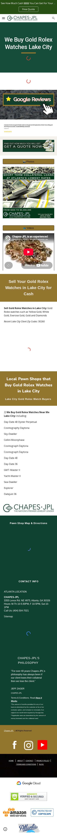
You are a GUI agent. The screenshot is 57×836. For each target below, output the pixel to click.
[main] (28, 45)
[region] (28, 7)
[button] (3, 18)
